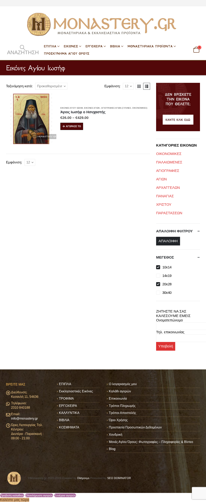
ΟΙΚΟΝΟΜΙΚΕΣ (168, 154)
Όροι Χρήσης (118, 420)
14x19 (167, 276)
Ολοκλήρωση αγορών (39, 495)
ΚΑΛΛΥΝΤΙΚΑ (69, 413)
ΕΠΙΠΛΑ (50, 46)
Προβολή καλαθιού (12, 495)
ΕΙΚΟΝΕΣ (71, 46)
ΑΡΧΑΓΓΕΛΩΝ (168, 188)
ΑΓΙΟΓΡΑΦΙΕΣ (167, 171)
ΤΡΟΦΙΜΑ (66, 398)
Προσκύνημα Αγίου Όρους (66, 53)
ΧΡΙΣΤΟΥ (163, 205)
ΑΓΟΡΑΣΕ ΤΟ (73, 126)
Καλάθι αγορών (120, 391)
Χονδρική (115, 434)
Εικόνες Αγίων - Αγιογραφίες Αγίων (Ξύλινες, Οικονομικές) (115, 108)
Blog (112, 449)
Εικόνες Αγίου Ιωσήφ (71, 108)
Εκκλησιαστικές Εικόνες (76, 391)
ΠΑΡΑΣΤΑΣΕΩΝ (169, 213)
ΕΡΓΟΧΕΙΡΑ (94, 46)
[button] (22, 50)
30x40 (167, 293)
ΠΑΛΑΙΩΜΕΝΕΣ (169, 162)
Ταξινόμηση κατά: (19, 86)
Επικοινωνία (118, 398)
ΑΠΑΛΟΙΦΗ (168, 241)
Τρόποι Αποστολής (122, 413)
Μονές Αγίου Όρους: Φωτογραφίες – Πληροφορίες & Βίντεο (151, 442)
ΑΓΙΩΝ (161, 179)
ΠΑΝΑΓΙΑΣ (165, 196)
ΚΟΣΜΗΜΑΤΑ (69, 427)
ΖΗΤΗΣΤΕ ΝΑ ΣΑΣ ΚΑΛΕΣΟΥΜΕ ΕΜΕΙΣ (173, 313)
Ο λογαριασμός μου (123, 384)
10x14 (167, 267)
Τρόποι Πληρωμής (122, 405)
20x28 (167, 284)
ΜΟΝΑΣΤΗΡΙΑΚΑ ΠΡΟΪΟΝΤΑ (150, 46)
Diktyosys (83, 478)
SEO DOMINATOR (119, 478)
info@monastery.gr (24, 418)
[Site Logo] (103, 24)
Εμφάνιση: (112, 86)
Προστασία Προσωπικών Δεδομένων (135, 427)
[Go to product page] (31, 119)
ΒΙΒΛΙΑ (115, 46)
